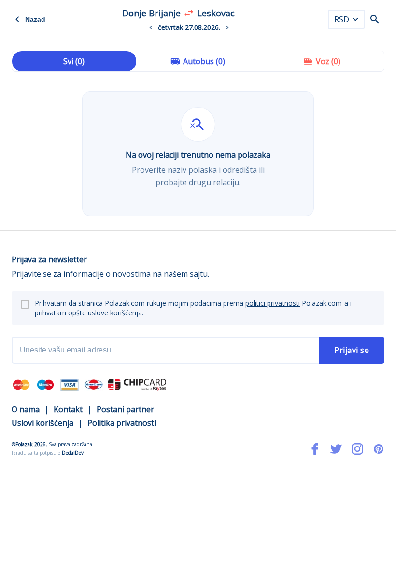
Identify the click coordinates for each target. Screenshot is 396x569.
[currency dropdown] (355, 19)
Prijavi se (351, 350)
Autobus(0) (204, 61)
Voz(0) (328, 61)
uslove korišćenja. (115, 312)
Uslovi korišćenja (42, 423)
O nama (26, 409)
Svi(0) (74, 61)
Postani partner (125, 409)
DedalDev (73, 452)
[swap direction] (189, 13)
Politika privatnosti (121, 423)
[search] (374, 19)
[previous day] (150, 27)
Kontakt (68, 409)
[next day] (227, 27)
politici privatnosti (272, 303)
